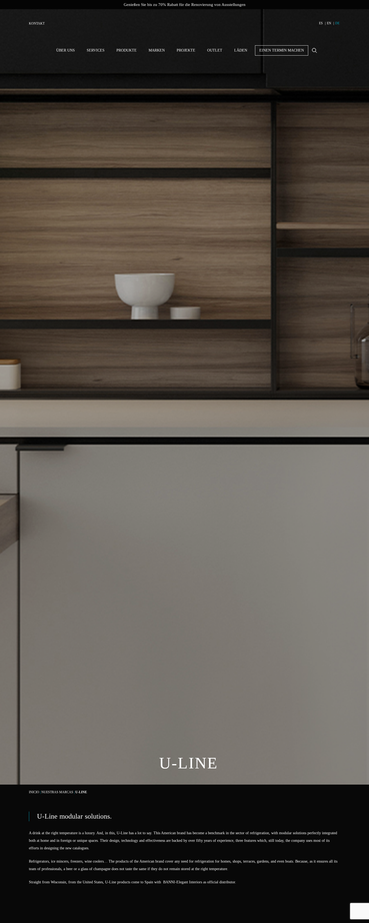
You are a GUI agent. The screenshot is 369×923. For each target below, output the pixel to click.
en (329, 23)
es (321, 23)
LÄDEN (240, 50)
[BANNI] (184, 27)
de (337, 23)
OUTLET (214, 50)
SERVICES (96, 50)
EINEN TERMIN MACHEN (281, 50)
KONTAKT (37, 23)
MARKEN (157, 50)
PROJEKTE (186, 50)
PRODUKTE (126, 50)
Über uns (65, 50)
